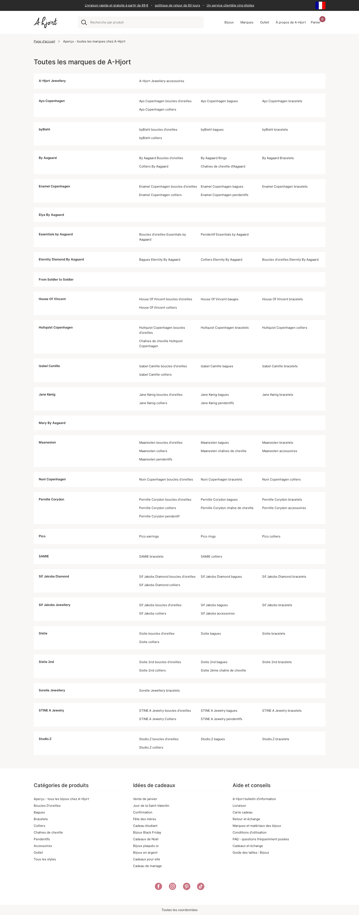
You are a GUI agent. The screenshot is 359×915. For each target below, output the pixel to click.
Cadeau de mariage (147, 866)
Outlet (38, 852)
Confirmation (142, 812)
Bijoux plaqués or (146, 846)
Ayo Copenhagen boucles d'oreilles (165, 101)
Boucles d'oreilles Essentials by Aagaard (162, 236)
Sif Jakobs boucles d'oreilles (160, 605)
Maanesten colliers (153, 451)
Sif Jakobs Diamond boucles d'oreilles (167, 577)
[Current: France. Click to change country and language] (320, 5)
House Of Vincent (52, 299)
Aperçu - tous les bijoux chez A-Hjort (61, 799)
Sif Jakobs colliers (152, 613)
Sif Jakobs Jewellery (54, 605)
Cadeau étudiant (145, 826)
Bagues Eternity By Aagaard (159, 260)
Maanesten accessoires (279, 451)
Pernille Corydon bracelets (282, 499)
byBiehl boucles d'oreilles (158, 129)
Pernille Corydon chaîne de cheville (227, 508)
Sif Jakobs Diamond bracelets (284, 577)
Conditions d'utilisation (250, 832)
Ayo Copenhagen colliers (157, 109)
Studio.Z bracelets (275, 739)
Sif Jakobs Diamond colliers (159, 585)
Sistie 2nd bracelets (277, 662)
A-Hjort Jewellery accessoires (161, 81)
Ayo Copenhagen (52, 101)
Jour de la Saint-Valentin (151, 806)
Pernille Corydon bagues (219, 499)
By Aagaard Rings (214, 158)
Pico (42, 536)
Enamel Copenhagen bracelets (285, 186)
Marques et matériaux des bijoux (257, 826)
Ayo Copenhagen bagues (219, 101)
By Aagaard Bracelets (278, 158)
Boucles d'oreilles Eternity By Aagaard (290, 260)
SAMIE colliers (211, 556)
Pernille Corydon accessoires (284, 508)
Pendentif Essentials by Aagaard (225, 234)
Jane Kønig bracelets (277, 395)
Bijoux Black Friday (147, 832)
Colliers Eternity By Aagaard (221, 260)
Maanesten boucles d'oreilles (161, 443)
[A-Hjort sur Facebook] (158, 887)
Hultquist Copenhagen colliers (284, 328)
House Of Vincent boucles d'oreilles (165, 299)
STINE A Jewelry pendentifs (221, 719)
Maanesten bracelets (277, 443)
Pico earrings (149, 536)
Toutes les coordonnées (180, 910)
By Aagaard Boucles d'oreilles (161, 158)
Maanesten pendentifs (155, 459)
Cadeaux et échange (248, 846)
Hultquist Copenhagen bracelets (225, 328)
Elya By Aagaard (51, 215)
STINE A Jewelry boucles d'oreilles (165, 711)
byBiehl (44, 129)
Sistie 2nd (46, 662)
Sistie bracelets (273, 633)
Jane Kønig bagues (215, 395)
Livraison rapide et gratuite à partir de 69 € (116, 5)
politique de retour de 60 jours (177, 5)
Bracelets (41, 819)
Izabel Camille (49, 366)
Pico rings (208, 536)
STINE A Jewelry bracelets (282, 711)
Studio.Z (45, 739)
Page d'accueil (44, 41)
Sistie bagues (211, 633)
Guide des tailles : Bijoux (251, 852)
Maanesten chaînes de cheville (223, 451)
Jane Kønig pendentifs (217, 403)
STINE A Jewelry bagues (219, 711)
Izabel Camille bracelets (280, 366)
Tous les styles (45, 859)
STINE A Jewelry (51, 710)
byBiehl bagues (212, 129)
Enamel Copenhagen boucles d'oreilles (168, 186)
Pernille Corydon (51, 499)
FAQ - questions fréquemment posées (261, 839)
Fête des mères (144, 819)
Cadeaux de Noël (145, 839)
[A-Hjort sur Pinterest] (186, 887)
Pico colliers (271, 536)
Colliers (39, 826)
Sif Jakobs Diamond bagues (221, 577)
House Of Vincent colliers (158, 307)
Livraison (239, 806)
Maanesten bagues (215, 443)
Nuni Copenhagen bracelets (221, 479)
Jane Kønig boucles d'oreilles (161, 395)
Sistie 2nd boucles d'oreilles (160, 662)
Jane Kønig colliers (153, 403)
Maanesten (47, 442)
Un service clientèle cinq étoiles (230, 5)
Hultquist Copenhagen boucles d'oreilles (162, 330)
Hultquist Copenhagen (56, 327)
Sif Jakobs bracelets (277, 605)
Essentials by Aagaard (56, 234)
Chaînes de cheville (48, 832)
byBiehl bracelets (275, 129)
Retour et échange (246, 819)
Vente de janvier (145, 799)
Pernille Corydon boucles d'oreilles (165, 499)
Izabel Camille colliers (155, 374)
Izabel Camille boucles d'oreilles (163, 366)
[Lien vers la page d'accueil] (45, 22)
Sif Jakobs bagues (214, 605)
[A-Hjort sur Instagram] (172, 887)
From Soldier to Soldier (56, 279)
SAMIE (44, 556)
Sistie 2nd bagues (214, 662)
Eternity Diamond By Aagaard (61, 259)
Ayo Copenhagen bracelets (282, 101)
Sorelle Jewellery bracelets (159, 690)
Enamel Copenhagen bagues (222, 186)
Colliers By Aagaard (153, 166)
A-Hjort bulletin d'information (254, 799)
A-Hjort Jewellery (52, 81)
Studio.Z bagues (213, 739)
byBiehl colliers (150, 138)
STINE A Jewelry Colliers (157, 719)
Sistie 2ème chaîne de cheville (223, 670)
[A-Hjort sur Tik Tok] (200, 887)
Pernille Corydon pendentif (159, 516)
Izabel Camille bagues (217, 366)
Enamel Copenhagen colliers (160, 195)
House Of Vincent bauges (219, 299)
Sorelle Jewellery (52, 690)
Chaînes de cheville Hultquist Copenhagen (161, 343)
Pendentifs (42, 839)
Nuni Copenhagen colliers (281, 479)
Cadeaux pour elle (146, 859)
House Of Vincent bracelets (282, 299)
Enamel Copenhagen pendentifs (224, 195)
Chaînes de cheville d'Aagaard (223, 166)
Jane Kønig (47, 394)
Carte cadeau (243, 812)
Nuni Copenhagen (52, 479)
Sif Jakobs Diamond (54, 576)
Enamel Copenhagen (54, 186)
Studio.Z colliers (151, 747)
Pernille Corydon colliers (157, 508)
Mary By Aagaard (52, 423)
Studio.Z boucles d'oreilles (159, 739)
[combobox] (145, 22)
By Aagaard (48, 158)
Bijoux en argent (145, 852)
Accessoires (43, 846)
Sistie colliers (149, 642)
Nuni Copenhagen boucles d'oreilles (166, 479)
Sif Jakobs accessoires (218, 613)
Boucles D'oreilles (47, 806)
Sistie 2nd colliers (152, 670)
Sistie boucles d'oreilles (157, 633)
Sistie (43, 633)
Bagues (39, 812)
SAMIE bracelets (151, 556)
